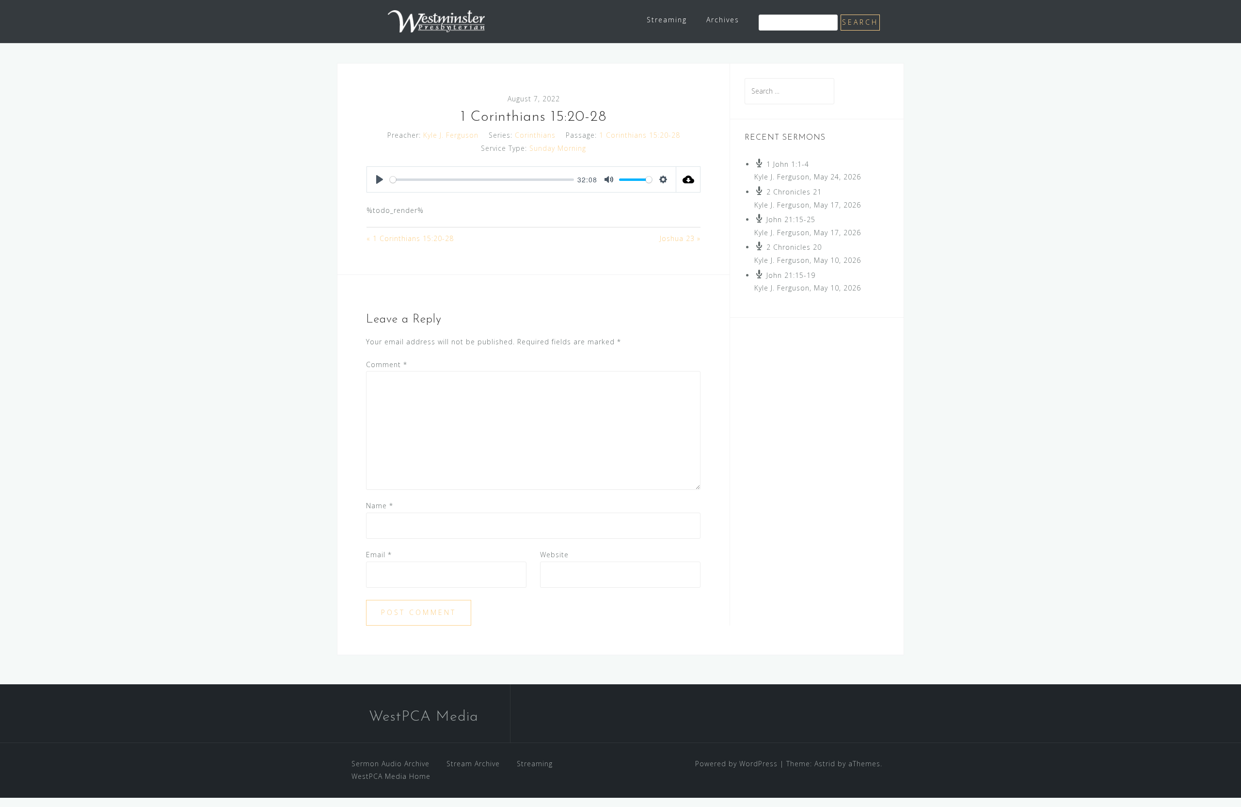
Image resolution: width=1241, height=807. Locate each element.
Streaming (667, 19)
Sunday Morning (557, 148)
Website (554, 554)
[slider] (482, 179)
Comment (386, 364)
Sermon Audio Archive (390, 763)
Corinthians (535, 135)
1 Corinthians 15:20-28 (639, 135)
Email (379, 554)
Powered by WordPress (736, 763)
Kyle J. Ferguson (450, 135)
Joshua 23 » (680, 238)
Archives (722, 19)
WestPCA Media (423, 717)
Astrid (824, 763)
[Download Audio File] (688, 179)
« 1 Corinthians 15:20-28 (410, 238)
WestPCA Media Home (390, 776)
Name (379, 505)
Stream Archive (473, 763)
